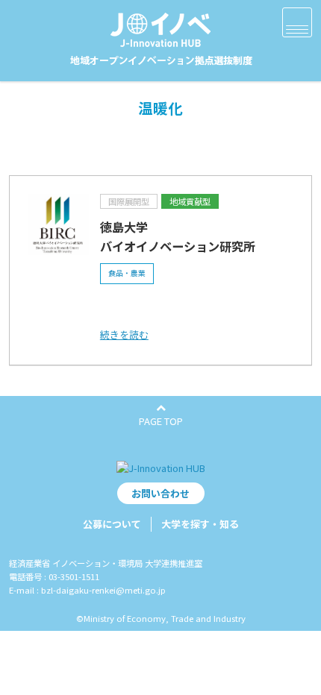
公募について (112, 524)
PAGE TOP (161, 421)
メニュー (297, 22)
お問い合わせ (160, 493)
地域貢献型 (190, 201)
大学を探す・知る (200, 524)
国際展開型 (128, 201)
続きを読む (124, 334)
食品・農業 (127, 273)
